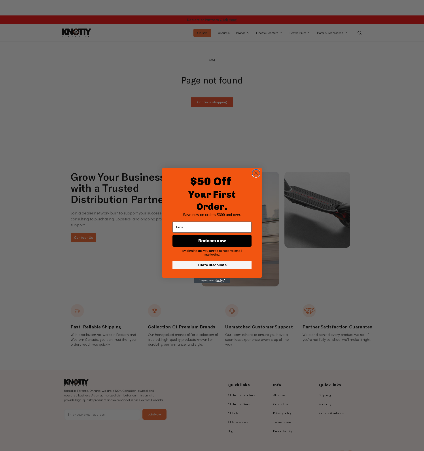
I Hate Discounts (212, 265)
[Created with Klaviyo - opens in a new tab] (212, 280)
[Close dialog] (256, 173)
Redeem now (212, 240)
